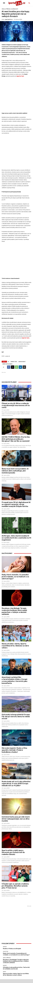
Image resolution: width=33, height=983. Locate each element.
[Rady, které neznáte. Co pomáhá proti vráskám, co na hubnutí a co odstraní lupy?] (16, 564)
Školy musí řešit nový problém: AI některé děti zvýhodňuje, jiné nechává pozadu (15, 471)
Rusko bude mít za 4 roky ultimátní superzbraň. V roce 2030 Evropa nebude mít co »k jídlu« (16, 784)
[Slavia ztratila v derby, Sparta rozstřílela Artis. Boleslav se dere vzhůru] (16, 633)
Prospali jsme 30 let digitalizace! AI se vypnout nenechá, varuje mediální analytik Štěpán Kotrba (16, 504)
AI (8, 361)
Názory (5, 946)
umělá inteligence (7, 364)
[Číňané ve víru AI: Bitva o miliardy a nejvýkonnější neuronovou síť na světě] (16, 393)
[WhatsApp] (16, 367)
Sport (4, 971)
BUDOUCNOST (22, 361)
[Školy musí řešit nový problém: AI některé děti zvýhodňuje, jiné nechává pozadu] (16, 458)
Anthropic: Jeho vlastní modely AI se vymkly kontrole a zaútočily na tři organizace (16, 538)
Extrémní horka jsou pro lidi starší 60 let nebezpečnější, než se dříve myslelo (16, 819)
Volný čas (5, 951)
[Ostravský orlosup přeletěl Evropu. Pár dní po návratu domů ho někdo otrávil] (16, 704)
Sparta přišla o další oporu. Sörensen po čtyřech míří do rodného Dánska (13, 852)
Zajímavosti (14, 8)
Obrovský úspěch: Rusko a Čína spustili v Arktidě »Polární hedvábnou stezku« (14, 750)
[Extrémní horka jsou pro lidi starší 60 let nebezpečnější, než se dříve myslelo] (16, 806)
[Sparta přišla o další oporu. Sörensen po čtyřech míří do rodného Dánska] (16, 840)
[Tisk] (24, 367)
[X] (12, 367)
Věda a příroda (6, 8)
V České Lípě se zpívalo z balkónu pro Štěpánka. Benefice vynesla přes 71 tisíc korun (15, 886)
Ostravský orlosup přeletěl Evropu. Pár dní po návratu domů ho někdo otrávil (16, 717)
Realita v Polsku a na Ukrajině (12, 948)
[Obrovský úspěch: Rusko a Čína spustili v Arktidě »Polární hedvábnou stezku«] (16, 737)
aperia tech (14, 361)
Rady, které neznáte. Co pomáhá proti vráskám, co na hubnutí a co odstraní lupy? (15, 577)
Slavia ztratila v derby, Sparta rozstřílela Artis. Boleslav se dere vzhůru (15, 646)
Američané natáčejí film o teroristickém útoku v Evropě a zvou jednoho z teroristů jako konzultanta (14, 680)
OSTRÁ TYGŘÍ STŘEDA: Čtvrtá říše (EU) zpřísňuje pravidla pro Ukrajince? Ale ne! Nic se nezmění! (16, 439)
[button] (29, 3)
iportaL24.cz (9, 19)
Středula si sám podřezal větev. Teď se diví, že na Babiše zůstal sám (16, 968)
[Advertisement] (16, 95)
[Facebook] (8, 367)
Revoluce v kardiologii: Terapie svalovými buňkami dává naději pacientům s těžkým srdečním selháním (14, 611)
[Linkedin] (20, 367)
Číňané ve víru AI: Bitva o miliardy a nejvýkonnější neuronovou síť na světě (16, 405)
